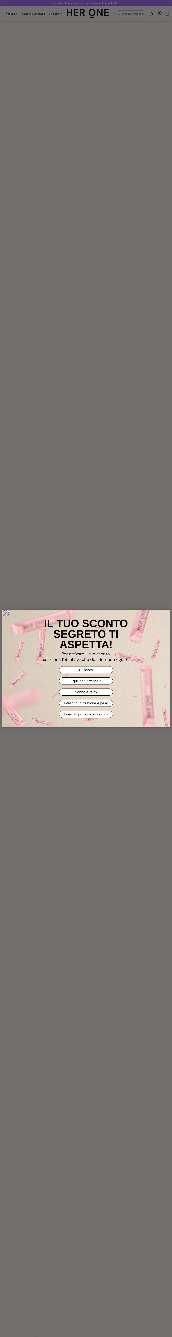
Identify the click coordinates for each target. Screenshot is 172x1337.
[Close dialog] (6, 613)
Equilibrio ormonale (86, 681)
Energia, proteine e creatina (86, 714)
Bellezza (86, 670)
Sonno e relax (86, 692)
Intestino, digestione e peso (86, 703)
